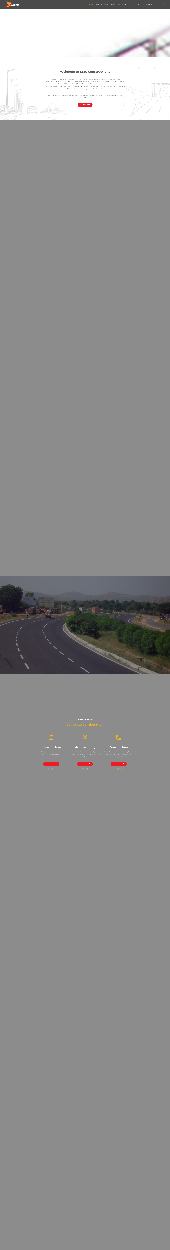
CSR (156, 4)
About (98, 4)
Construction (136, 4)
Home (91, 4)
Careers (147, 4)
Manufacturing (123, 4)
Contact (163, 4)
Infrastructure (109, 4)
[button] (85, 105)
